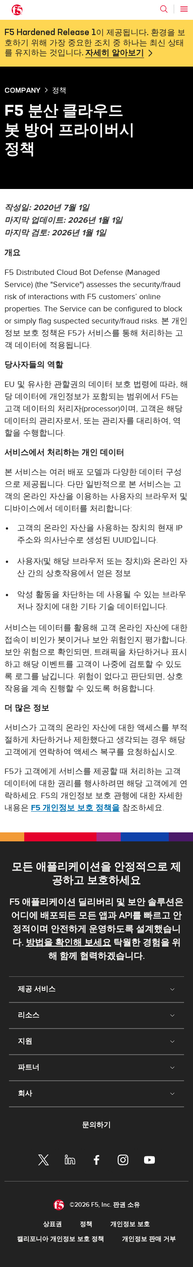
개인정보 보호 (130, 1224)
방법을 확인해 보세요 (68, 942)
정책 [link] (59, 89)
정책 (86, 1224)
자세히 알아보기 (114, 53)
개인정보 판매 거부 (149, 1239)
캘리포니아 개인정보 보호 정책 (60, 1239)
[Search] (163, 8)
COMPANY (22, 89)
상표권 (52, 1224)
